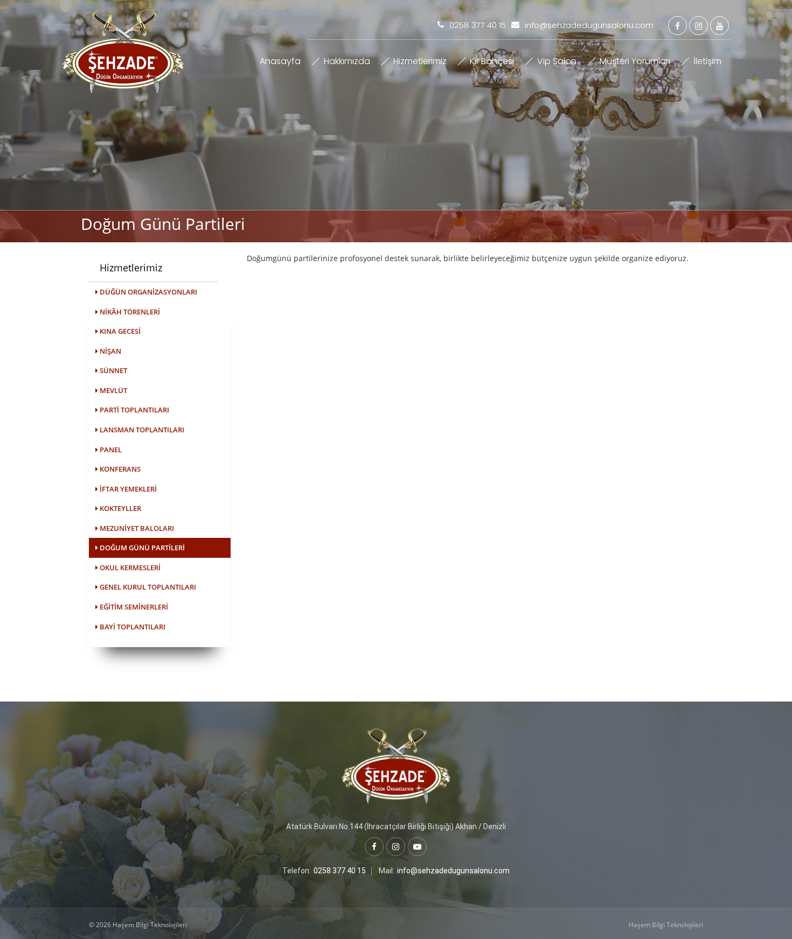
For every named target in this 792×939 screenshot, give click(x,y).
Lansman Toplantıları (141, 430)
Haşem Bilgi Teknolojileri (666, 924)
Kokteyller (119, 508)
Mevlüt (112, 390)
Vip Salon (556, 61)
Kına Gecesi (119, 331)
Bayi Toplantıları (131, 627)
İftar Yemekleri (127, 489)
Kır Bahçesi (492, 61)
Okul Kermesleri (129, 567)
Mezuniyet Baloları (136, 528)
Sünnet (112, 370)
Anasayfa (280, 61)
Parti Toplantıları (133, 410)
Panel (110, 449)
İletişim (707, 61)
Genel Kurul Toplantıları (147, 587)
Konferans (119, 469)
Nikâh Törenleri (129, 312)
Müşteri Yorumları (635, 61)
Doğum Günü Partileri (141, 547)
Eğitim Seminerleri (133, 607)
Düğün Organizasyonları (147, 292)
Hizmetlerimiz (420, 61)
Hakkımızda (347, 61)
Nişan (109, 351)
